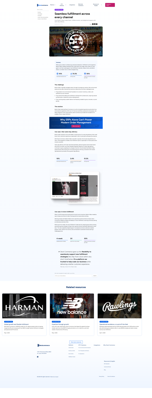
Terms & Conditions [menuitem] (111, 376)
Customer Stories (59, 9)
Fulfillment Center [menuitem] (72, 356)
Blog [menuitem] (105, 369)
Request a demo (108, 5)
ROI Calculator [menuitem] (107, 363)
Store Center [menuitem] (71, 353)
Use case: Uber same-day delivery (43, 17)
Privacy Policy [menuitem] (101, 376)
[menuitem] (52, 5)
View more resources (76, 342)
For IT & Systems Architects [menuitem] (83, 350)
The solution (39, 15)
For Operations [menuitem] (81, 353)
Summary (39, 12)
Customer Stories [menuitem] (107, 366)
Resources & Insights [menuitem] (109, 361)
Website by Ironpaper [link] (54, 376)
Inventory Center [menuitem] (72, 350)
